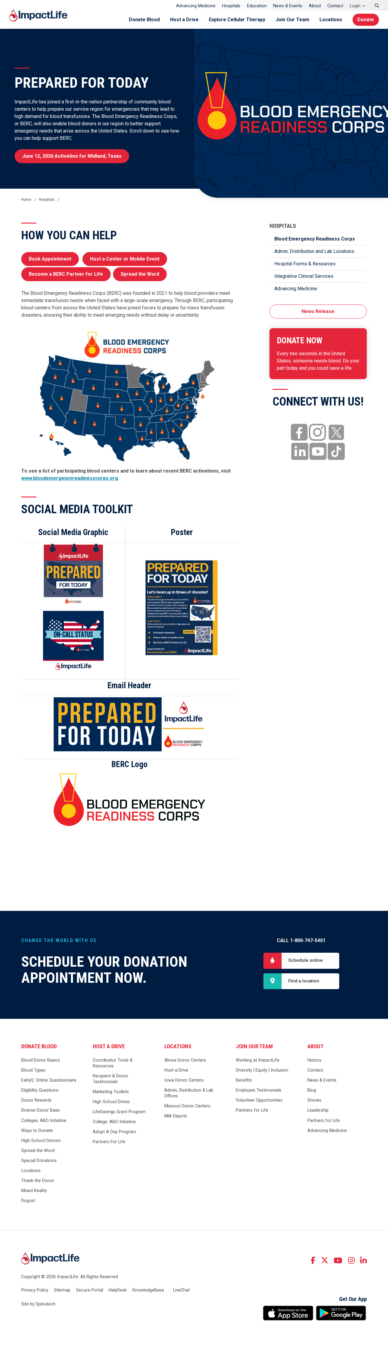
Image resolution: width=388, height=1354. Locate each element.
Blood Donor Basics (40, 1060)
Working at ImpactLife (257, 1060)
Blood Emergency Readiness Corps (314, 239)
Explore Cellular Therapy (237, 19)
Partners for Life (252, 1110)
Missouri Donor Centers (187, 1106)
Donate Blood (144, 19)
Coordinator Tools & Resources (112, 1063)
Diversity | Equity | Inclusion (262, 1070)
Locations (330, 19)
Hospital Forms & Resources (305, 264)
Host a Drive (184, 19)
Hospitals (231, 5)
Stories (314, 1100)
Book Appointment (50, 259)
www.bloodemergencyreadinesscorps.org (69, 478)
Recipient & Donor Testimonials (110, 1078)
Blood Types (33, 1070)
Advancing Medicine (196, 5)
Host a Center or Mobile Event (124, 259)
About (315, 5)
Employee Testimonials (258, 1090)
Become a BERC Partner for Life (66, 274)
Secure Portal (89, 1290)
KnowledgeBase (148, 1290)
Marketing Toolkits (111, 1091)
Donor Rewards (36, 1100)
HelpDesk (118, 1290)
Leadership (318, 1110)
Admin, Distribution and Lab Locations (314, 251)
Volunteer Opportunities (259, 1100)
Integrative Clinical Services (303, 276)
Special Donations (39, 1160)
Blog (311, 1090)
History (314, 1060)
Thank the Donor (37, 1180)
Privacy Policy (34, 1290)
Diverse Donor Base (40, 1110)
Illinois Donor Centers (185, 1060)
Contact (335, 5)
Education (257, 5)
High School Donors (41, 1140)
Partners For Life (109, 1141)
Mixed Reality (34, 1190)
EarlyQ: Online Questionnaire (48, 1080)
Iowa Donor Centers (184, 1080)
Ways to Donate (37, 1130)
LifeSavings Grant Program (119, 1111)
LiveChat (181, 1290)
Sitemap (62, 1290)
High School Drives (111, 1101)
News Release (318, 311)
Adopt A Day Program (114, 1131)
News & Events (287, 5)
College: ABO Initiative (114, 1121)
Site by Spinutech (38, 1304)
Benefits (244, 1080)
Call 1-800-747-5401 (301, 940)
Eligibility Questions (40, 1090)
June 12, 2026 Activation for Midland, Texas (72, 156)
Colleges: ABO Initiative (43, 1120)
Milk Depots (175, 1116)
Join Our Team (292, 19)
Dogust (28, 1200)
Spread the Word (140, 274)
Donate (365, 19)
